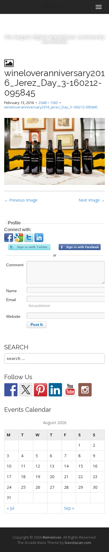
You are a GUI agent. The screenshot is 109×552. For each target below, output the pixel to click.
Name (11, 291)
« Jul (10, 508)
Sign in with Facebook (80, 247)
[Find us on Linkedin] (55, 389)
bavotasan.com (78, 542)
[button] (9, 240)
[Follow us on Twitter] (25, 389)
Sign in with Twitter (29, 247)
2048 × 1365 (48, 102)
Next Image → (92, 200)
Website (13, 316)
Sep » (69, 508)
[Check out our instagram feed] (85, 389)
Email (11, 299)
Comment (14, 265)
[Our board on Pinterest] (40, 389)
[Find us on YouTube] (70, 389)
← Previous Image (20, 200)
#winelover (51, 537)
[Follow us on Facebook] (11, 389)
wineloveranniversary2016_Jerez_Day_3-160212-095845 (51, 107)
